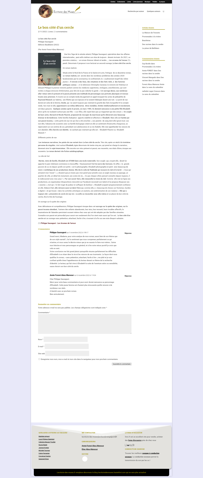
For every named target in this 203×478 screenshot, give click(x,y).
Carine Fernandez (44, 453)
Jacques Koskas (44, 448)
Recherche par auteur (136, 11)
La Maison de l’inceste (151, 33)
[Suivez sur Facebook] (84, 459)
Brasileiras (146, 40)
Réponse (128, 233)
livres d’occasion (134, 440)
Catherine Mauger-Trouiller (47, 442)
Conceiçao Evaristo (45, 456)
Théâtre (154, 2)
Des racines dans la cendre (152, 44)
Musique (147, 2)
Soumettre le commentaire (122, 364)
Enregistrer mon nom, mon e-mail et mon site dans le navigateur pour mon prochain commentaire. (79, 359)
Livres (129, 2)
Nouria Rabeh (43, 445)
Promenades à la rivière (151, 37)
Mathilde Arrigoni (44, 436)
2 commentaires (60, 32)
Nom (40, 339)
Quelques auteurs (153, 11)
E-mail (41, 346)
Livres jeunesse (138, 2)
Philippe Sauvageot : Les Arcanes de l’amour (58, 223)
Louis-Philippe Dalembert (46, 439)
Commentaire (44, 312)
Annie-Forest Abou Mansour (93, 446)
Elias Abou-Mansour (90, 449)
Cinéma (113, 2)
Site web (41, 354)
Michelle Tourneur (44, 450)
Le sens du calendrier (154, 87)
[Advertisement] (84, 393)
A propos (162, 2)
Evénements (121, 2)
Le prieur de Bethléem (150, 48)
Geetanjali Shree (44, 459)
